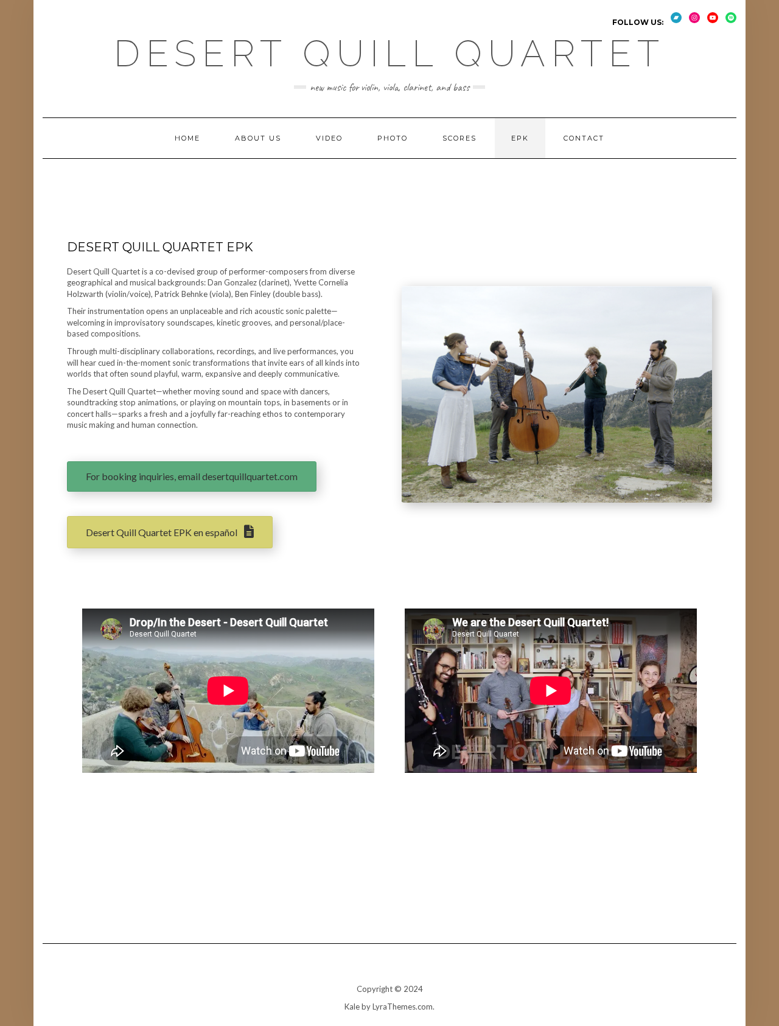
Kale (352, 1006)
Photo (392, 138)
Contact (584, 138)
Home (187, 138)
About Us (258, 138)
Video (329, 138)
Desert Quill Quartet (389, 53)
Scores (459, 138)
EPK (520, 138)
